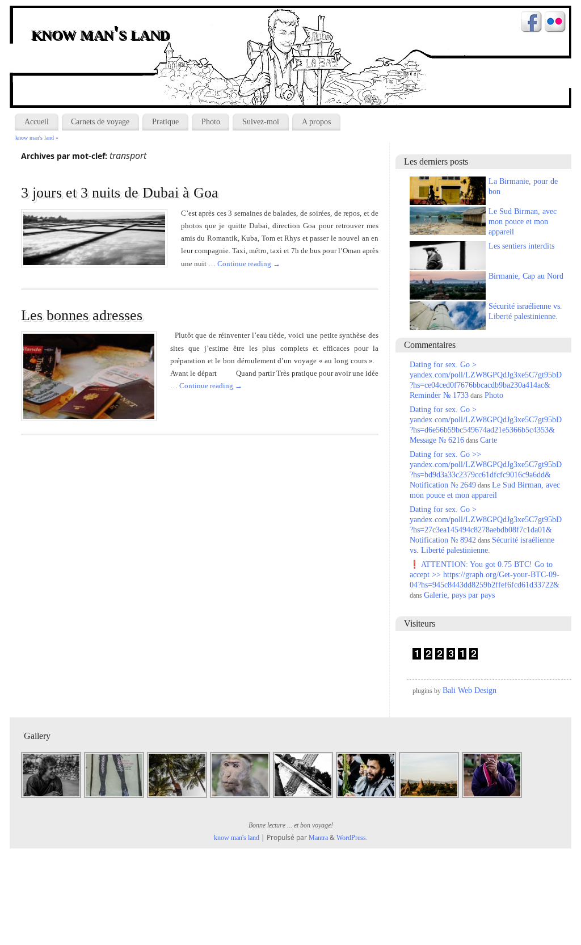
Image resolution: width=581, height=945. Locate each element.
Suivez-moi (260, 121)
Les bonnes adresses (81, 315)
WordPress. (352, 838)
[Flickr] (555, 23)
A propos (316, 121)
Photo (210, 121)
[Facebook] (531, 23)
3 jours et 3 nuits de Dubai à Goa (119, 192)
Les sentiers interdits (521, 246)
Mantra (318, 838)
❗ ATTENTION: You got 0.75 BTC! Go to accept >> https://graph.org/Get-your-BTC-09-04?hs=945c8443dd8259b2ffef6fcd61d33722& (484, 574)
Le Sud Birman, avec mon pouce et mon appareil (523, 221)
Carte (488, 440)
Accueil (36, 121)
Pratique (165, 121)
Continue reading (248, 263)
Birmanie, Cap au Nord (526, 276)
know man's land (101, 34)
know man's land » (36, 138)
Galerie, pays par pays (459, 595)
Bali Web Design (469, 690)
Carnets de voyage (100, 121)
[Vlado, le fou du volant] (51, 796)
